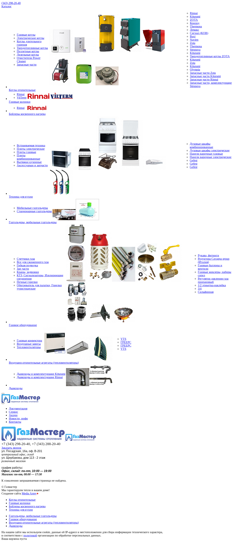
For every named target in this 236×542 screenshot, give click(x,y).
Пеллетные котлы (28, 51)
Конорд (194, 23)
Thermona (196, 26)
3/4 (200, 288)
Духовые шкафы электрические (210, 150)
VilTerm (21, 97)
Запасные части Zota (203, 72)
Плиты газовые (26, 152)
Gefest (193, 160)
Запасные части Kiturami (205, 76)
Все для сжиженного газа (33, 262)
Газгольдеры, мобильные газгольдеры (33, 222)
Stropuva (195, 49)
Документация (18, 408)
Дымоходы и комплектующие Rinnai (40, 377)
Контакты (15, 421)
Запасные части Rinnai (204, 79)
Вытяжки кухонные (29, 162)
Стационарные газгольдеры (34, 211)
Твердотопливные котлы (32, 48)
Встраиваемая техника (31, 145)
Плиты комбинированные (28, 157)
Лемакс (194, 29)
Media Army (29, 493)
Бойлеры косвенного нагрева (27, 114)
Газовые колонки (19, 101)
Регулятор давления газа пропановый (213, 280)
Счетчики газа (26, 258)
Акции (13, 415)
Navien (194, 39)
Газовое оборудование (23, 325)
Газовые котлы (26, 34)
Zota (192, 43)
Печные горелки (27, 282)
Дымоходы (15, 388)
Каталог (6, 6)
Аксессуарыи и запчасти (32, 165)
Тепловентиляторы (29, 347)
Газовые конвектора (29, 340)
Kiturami (195, 16)
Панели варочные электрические (210, 157)
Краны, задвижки (28, 272)
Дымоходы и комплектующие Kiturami (41, 373)
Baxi (192, 36)
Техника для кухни (21, 196)
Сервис (13, 411)
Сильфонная (206, 291)
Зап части (23, 268)
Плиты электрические (31, 148)
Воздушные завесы (29, 343)
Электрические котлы (30, 38)
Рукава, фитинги (208, 255)
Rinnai (194, 13)
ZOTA (194, 19)
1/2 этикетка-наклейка (212, 285)
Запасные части (27, 64)
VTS (123, 338)
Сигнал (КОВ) (199, 33)
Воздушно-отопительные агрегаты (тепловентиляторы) (44, 362)
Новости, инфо (18, 418)
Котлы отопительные (22, 90)
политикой (30, 535)
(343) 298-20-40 (11, 3)
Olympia (195, 69)
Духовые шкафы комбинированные (201, 145)
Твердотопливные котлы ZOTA (210, 56)
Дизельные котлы (28, 54)
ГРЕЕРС (126, 342)
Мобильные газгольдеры (32, 207)
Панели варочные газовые (206, 153)
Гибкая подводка (27, 265)
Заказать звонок (11, 447)
